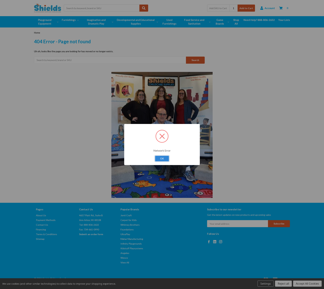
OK (162, 158)
